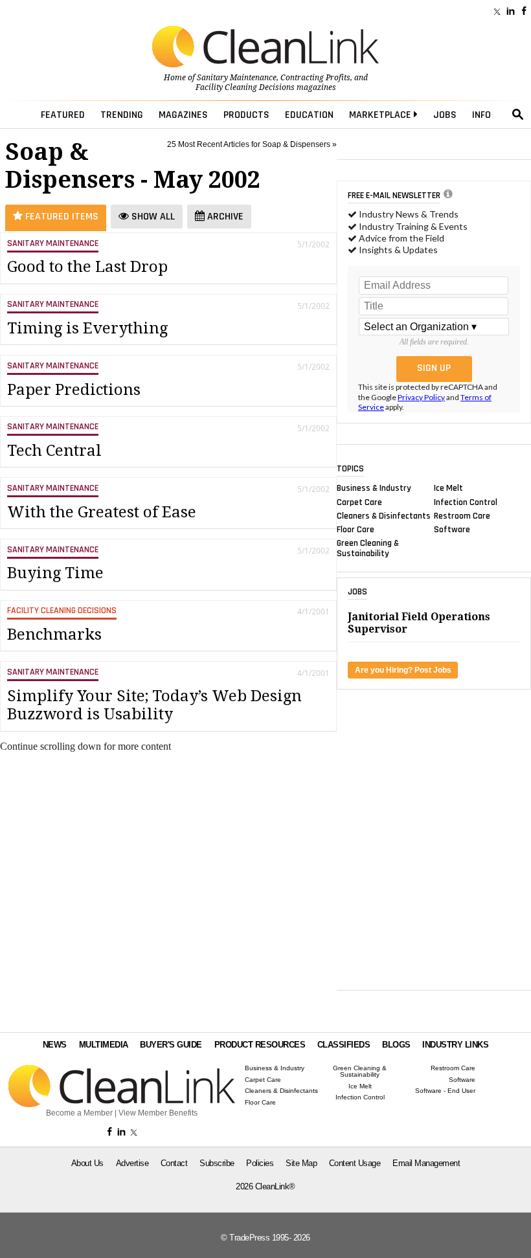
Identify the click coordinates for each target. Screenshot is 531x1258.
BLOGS (396, 1045)
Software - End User (445, 1091)
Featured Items (60, 216)
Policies (259, 1163)
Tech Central (54, 451)
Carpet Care (359, 502)
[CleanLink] (265, 48)
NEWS (55, 1045)
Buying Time (55, 573)
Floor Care (355, 529)
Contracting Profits (315, 77)
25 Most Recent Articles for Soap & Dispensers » (252, 144)
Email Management (426, 1163)
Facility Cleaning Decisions (245, 87)
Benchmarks (54, 634)
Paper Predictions (74, 390)
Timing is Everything (87, 328)
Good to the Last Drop (87, 267)
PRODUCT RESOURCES (260, 1045)
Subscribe (216, 1163)
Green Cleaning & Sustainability (368, 548)
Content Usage (355, 1163)
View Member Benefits (158, 1113)
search (518, 115)
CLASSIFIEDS (343, 1045)
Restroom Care (462, 515)
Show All (152, 216)
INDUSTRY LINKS (455, 1045)
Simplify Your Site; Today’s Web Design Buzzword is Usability (154, 705)
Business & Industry (374, 488)
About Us (87, 1163)
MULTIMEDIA (103, 1045)
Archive (224, 216)
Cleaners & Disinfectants (384, 515)
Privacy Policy (421, 397)
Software (452, 529)
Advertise (132, 1163)
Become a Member (79, 1113)
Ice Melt (448, 488)
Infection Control (465, 502)
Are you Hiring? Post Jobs (403, 670)
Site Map (301, 1163)
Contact (174, 1163)
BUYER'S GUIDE (171, 1045)
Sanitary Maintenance (237, 77)
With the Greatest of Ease (101, 512)
